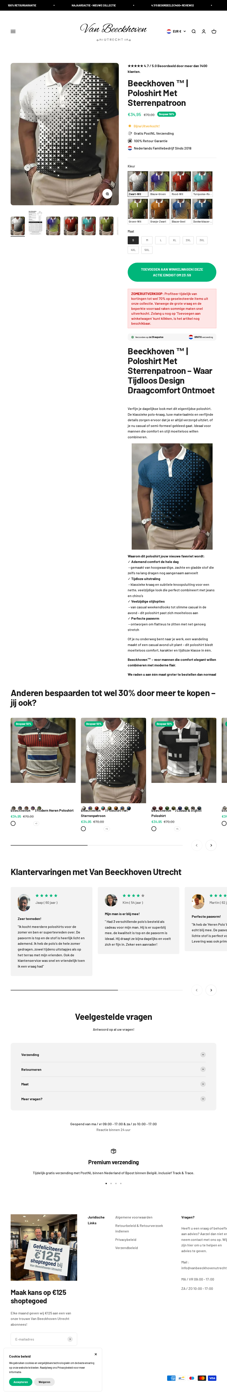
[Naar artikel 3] (53, 227)
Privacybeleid (125, 1239)
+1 (36, 823)
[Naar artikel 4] (71, 227)
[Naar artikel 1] (18, 227)
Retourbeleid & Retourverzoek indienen (139, 1228)
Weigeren (44, 1381)
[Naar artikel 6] (106, 227)
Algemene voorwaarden (134, 1217)
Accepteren (21, 1381)
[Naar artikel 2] (35, 224)
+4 (107, 828)
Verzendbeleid (126, 1248)
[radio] (138, 184)
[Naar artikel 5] (89, 227)
